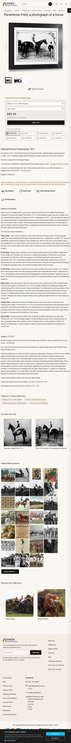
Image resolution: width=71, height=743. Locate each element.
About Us (51, 641)
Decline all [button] (55, 738)
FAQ (4, 682)
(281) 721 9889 (33, 682)
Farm (10, 399)
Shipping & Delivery (9, 694)
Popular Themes (35, 403)
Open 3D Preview (37, 89)
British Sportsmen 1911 (8, 182)
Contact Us (29, 678)
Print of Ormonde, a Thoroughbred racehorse (51, 448)
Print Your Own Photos (56, 665)
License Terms (8, 702)
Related (19, 399)
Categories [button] (8, 10)
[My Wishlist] (57, 4)
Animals (5, 399)
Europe (5, 403)
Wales (19, 403)
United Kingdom (12, 403)
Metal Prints (7, 706)
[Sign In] (66, 4)
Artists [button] (16, 10)
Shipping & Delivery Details (59, 164)
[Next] (65, 47)
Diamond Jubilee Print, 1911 (13, 448)
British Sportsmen (43, 184)
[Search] (50, 4)
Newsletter (6, 710)
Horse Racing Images (22, 182)
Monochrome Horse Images (57, 184)
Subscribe (35, 652)
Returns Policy (8, 690)
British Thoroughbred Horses (28, 184)
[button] (24, 740)
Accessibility (7, 678)
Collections (26, 10)
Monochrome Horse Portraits (52, 182)
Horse (39, 399)
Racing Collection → (10, 571)
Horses (14, 399)
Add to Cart (35, 122)
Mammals (34, 399)
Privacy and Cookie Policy (11, 738)
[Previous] (6, 47)
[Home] (11, 4)
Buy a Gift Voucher (54, 669)
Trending (47, 10)
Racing (44, 399)
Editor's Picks (36, 10)
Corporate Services (55, 661)
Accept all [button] (55, 734)
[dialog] (35, 736)
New (54, 10)
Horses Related (43, 619)
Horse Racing (44, 403)
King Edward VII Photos (12, 184)
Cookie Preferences (10, 714)
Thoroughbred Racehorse (36, 182)
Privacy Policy (7, 686)
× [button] (69, 731)
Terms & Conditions (10, 698)
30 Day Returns (25, 170)
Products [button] (61, 10)
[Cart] (61, 4)
